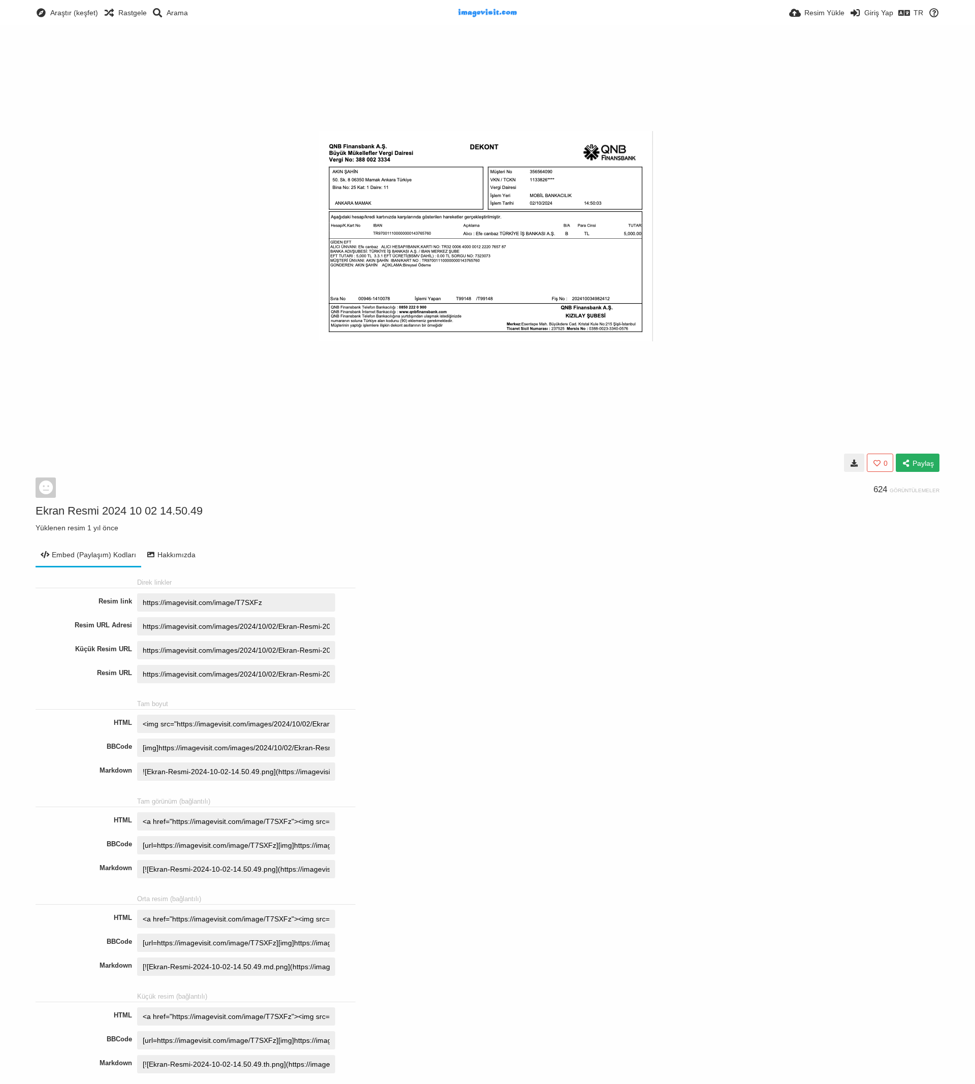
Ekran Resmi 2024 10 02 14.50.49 (119, 510)
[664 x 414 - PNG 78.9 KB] (854, 463)
